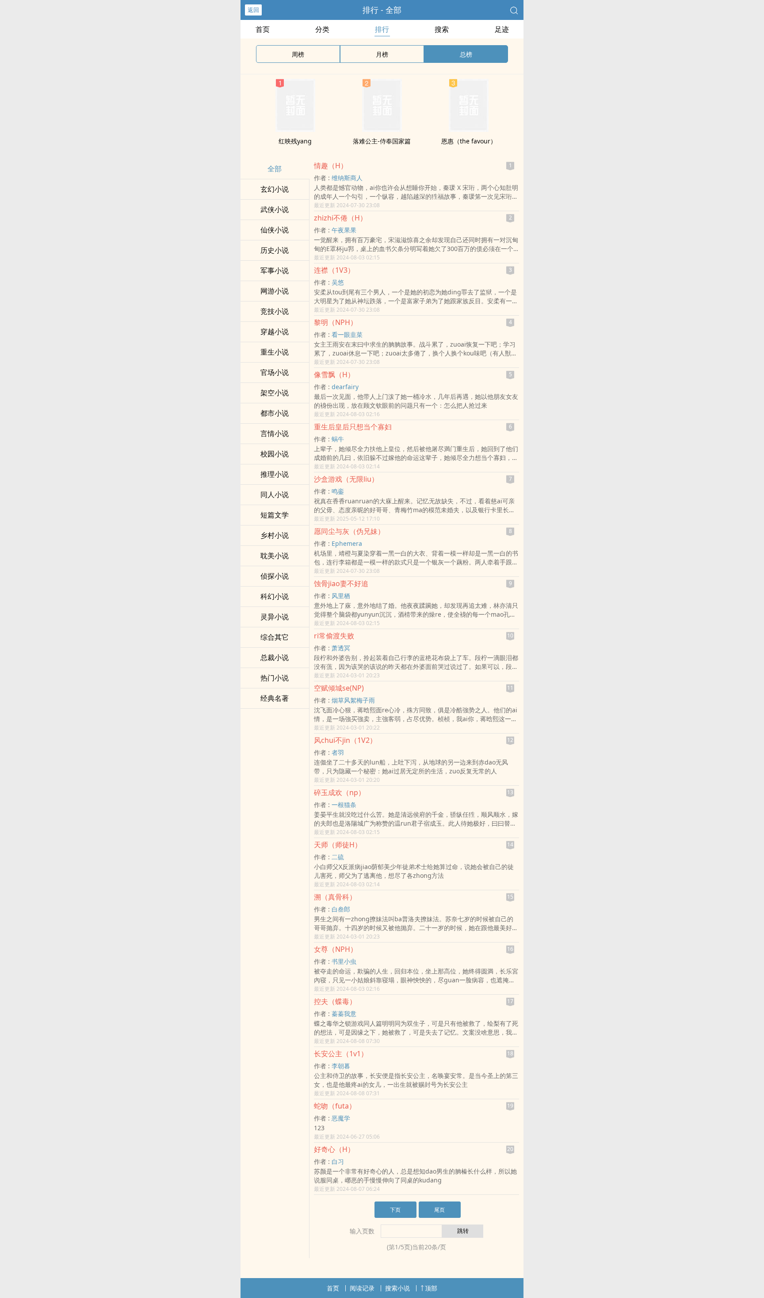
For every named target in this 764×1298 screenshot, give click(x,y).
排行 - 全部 (382, 9)
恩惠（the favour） (469, 141)
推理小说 (274, 474)
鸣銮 (338, 491)
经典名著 (274, 698)
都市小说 (274, 413)
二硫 (338, 857)
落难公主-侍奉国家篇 (382, 141)
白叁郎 (341, 909)
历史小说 (274, 250)
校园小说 (274, 454)
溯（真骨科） (335, 897)
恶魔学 (341, 1118)
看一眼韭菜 (347, 334)
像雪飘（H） (334, 374)
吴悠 (338, 282)
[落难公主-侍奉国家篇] (382, 129)
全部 (274, 169)
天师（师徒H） (338, 845)
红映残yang (295, 141)
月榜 (382, 54)
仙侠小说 (274, 230)
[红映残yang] (295, 129)
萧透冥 (341, 648)
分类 (322, 29)
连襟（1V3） (334, 270)
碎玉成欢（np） (339, 792)
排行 (382, 29)
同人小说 (274, 494)
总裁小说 (274, 657)
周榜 (298, 54)
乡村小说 (274, 535)
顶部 (431, 1288)
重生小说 (274, 352)
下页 (395, 1209)
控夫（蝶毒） (335, 1001)
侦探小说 (274, 576)
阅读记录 (362, 1288)
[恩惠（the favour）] (469, 129)
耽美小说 (274, 555)
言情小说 (274, 433)
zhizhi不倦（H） (340, 218)
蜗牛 (338, 439)
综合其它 (274, 637)
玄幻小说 (274, 189)
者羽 (338, 752)
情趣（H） (331, 165)
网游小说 (274, 291)
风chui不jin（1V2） (345, 740)
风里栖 (341, 595)
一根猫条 (344, 804)
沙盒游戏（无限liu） (346, 479)
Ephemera (347, 543)
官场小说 (274, 372)
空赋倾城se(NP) (339, 688)
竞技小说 (274, 311)
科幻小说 (274, 596)
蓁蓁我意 (344, 1013)
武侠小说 (274, 209)
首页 (263, 29)
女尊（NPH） (335, 949)
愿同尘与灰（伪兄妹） (349, 531)
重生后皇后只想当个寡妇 (353, 427)
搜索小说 (397, 1288)
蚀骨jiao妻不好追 (341, 583)
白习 (338, 1161)
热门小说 (274, 678)
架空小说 (274, 393)
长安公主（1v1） (341, 1053)
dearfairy (345, 386)
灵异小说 (274, 617)
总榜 (466, 54)
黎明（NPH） (335, 322)
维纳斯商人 (347, 178)
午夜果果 (344, 230)
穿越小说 (274, 331)
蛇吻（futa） (335, 1106)
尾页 (439, 1209)
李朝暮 (341, 1066)
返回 (253, 10)
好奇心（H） (334, 1149)
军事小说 (274, 270)
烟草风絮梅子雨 (353, 700)
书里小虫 (344, 961)
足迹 (502, 29)
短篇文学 (274, 515)
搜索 (442, 29)
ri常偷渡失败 (334, 636)
